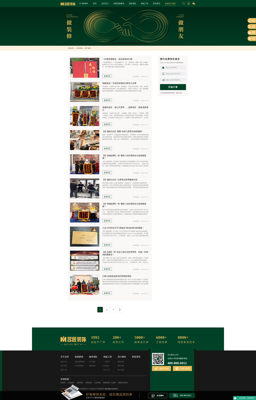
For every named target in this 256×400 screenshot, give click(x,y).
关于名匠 (64, 357)
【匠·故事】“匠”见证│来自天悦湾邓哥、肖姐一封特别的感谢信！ (125, 253)
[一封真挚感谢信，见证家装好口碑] (84, 68)
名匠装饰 (80, 48)
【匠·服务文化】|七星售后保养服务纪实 (119, 180)
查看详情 (107, 76)
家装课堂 (156, 4)
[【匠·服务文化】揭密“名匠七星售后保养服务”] (84, 140)
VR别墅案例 (79, 366)
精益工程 (144, 4)
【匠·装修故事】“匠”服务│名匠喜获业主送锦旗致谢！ (124, 156)
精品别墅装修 (79, 361)
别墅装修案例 (118, 4)
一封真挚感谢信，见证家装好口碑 (117, 59)
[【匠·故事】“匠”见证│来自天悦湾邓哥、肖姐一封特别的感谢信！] (84, 261)
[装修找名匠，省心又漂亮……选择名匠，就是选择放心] (84, 116)
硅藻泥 (62, 382)
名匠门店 (63, 370)
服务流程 (121, 361)
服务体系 (92, 366)
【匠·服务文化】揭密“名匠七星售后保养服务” (122, 131)
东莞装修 (88, 382)
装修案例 (79, 357)
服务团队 (132, 4)
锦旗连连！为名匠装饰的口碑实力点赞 (119, 83)
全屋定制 (71, 382)
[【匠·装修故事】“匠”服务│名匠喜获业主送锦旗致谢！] (84, 164)
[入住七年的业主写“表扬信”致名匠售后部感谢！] (84, 237)
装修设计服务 (170, 4)
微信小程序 (163, 368)
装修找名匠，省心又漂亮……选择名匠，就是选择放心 (125, 108)
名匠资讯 (63, 366)
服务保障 (121, 366)
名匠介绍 (63, 361)
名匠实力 (105, 4)
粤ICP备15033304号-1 (111, 389)
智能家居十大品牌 (109, 382)
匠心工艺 (106, 370)
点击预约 (160, 395)
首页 (95, 4)
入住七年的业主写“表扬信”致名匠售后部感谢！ (123, 228)
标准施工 (106, 366)
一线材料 (106, 361)
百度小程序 (185, 368)
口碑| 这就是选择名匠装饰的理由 (116, 276)
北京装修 (97, 382)
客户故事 (88, 48)
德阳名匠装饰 (123, 382)
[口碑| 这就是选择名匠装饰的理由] (84, 285)
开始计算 (173, 87)
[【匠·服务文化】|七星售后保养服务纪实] (84, 188)
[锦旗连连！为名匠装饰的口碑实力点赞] (84, 92)
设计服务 (122, 357)
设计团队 (92, 361)
